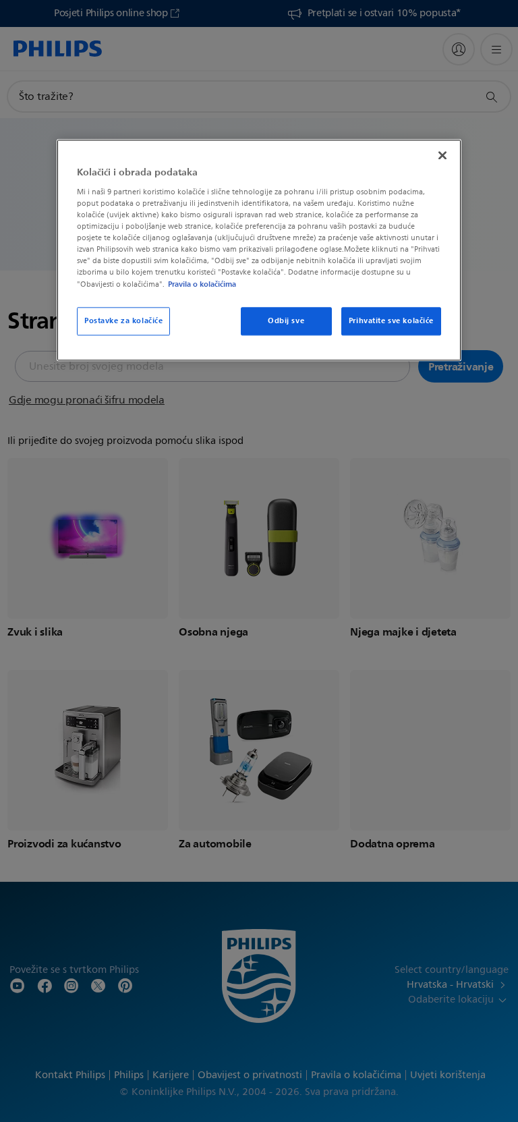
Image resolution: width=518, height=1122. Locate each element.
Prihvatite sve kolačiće (391, 320)
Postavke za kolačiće (123, 320)
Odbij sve (286, 320)
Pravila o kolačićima (202, 284)
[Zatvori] (442, 156)
